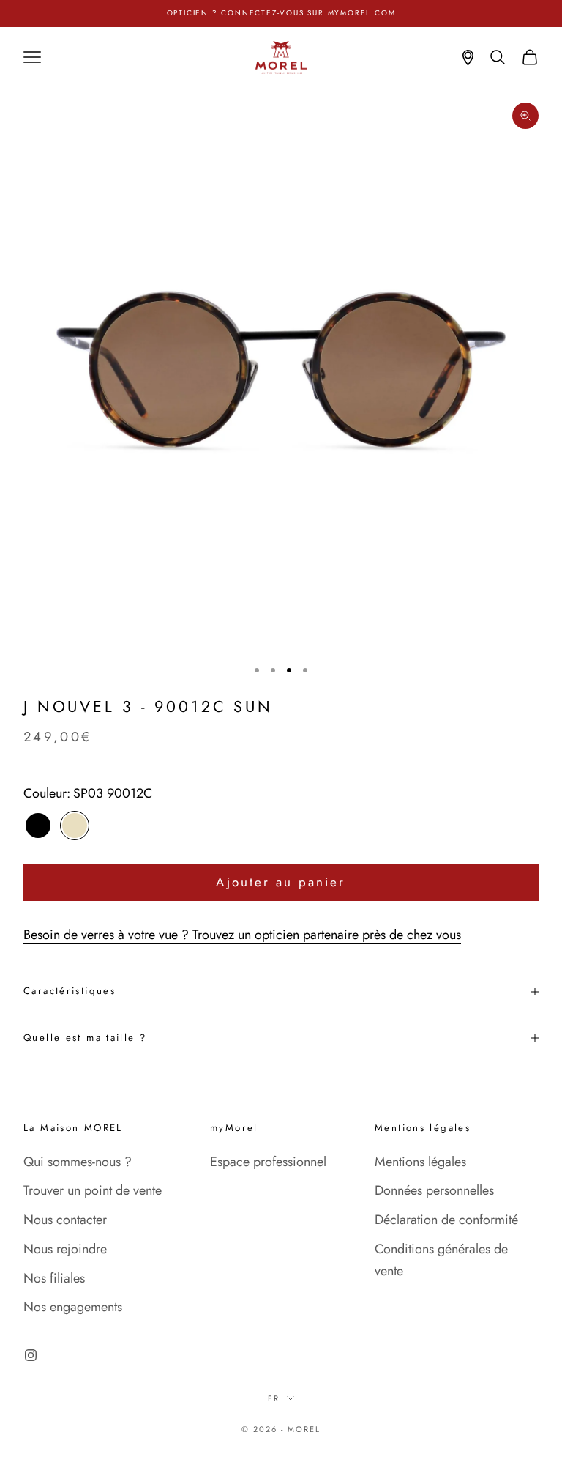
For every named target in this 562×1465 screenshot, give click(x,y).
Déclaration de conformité (446, 1219)
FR (274, 1398)
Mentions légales (420, 1161)
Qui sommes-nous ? (77, 1161)
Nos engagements (72, 1306)
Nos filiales (54, 1278)
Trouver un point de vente (92, 1190)
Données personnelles (434, 1190)
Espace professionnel (268, 1161)
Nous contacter (65, 1219)
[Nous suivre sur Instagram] (30, 1355)
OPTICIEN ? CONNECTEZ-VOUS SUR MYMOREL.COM (281, 12)
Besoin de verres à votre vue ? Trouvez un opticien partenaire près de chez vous (242, 934)
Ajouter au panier (280, 882)
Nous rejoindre (65, 1248)
